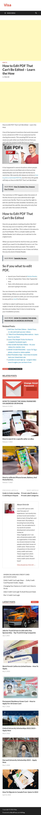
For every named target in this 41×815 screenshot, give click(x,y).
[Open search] (36, 13)
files (16, 369)
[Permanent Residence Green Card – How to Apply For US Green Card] (20, 687)
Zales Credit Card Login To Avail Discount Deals (19, 592)
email (15, 299)
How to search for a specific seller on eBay (18, 439)
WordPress (13, 812)
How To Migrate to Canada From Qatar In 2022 (20, 792)
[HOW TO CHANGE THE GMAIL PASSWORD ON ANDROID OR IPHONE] (20, 390)
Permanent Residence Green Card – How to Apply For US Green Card (18, 702)
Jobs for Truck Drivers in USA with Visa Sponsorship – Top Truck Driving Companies (19, 631)
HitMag (22, 812)
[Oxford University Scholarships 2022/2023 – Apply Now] (20, 718)
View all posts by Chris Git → (26, 565)
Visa (7, 5)
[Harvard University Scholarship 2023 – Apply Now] (20, 747)
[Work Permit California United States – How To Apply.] (20, 651)
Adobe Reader (32, 276)
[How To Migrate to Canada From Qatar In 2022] (20, 779)
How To (4, 62)
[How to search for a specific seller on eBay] (20, 424)
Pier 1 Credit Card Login (11, 595)
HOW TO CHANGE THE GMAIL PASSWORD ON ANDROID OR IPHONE (19, 402)
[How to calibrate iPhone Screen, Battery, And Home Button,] (20, 461)
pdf (20, 369)
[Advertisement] (20, 40)
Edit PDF (11, 369)
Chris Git (6, 77)
